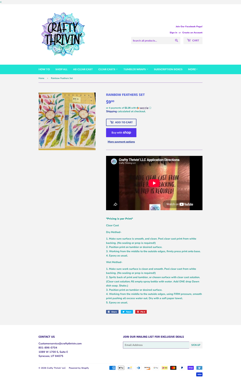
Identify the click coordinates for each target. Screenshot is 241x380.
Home (41, 78)
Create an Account (192, 32)
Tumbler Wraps (134, 69)
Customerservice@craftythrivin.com (60, 343)
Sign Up (195, 345)
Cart (195, 40)
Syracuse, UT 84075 (51, 356)
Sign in (173, 32)
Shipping (111, 111)
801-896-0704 (48, 347)
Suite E (63, 352)
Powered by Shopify (79, 368)
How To (44, 69)
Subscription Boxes (168, 69)
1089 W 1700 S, (49, 352)
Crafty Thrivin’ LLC (56, 368)
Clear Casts (107, 69)
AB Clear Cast (83, 69)
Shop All (61, 69)
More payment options (121, 142)
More (192, 69)
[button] (154, 107)
